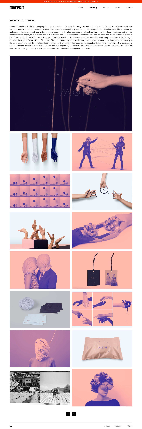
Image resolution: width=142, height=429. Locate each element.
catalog (93, 7)
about (80, 7)
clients (106, 7)
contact (129, 7)
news (117, 7)
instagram (118, 426)
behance (129, 426)
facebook (107, 426)
